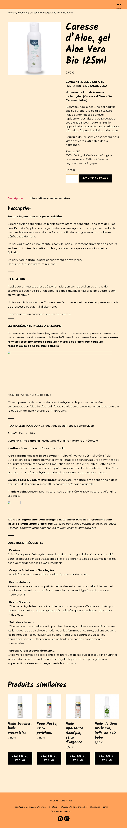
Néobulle (23, 12)
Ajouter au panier (95, 178)
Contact (53, 807)
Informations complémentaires (50, 198)
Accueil (12, 12)
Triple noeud (65, 801)
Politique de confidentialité (74, 807)
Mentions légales (99, 807)
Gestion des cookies (61, 811)
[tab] (15, 198)
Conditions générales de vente (31, 807)
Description (15, 198)
